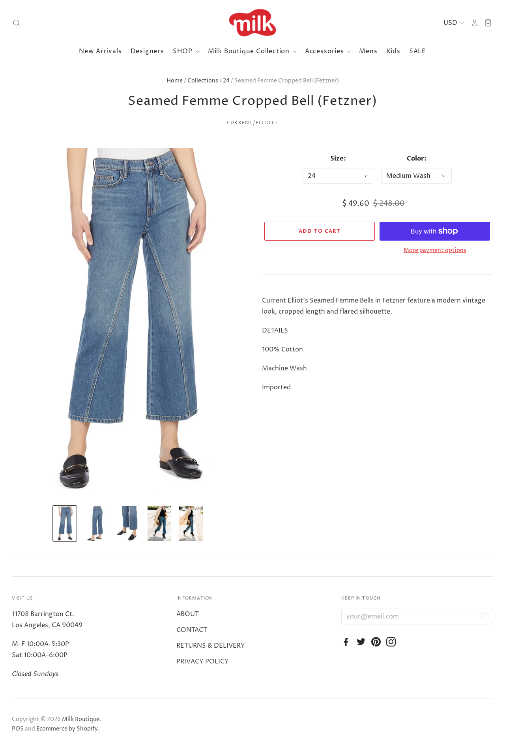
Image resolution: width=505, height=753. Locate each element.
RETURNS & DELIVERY (210, 645)
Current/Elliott (252, 123)
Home (174, 80)
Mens (368, 51)
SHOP (184, 51)
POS (18, 728)
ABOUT (187, 614)
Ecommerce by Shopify (67, 728)
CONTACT (191, 630)
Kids (393, 51)
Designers (147, 51)
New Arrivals (100, 51)
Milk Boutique (80, 719)
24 (226, 80)
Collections (202, 80)
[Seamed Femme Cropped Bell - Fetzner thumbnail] (65, 523)
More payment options (435, 250)
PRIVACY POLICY (202, 661)
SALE (417, 51)
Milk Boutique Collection (250, 51)
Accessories (325, 51)
